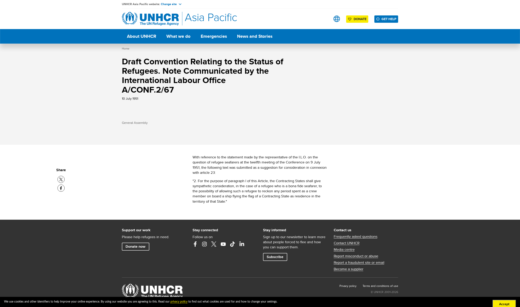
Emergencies (214, 36)
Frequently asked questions (355, 236)
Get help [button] (388, 19)
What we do (178, 36)
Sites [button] (336, 18)
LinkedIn (242, 244)
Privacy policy (347, 286)
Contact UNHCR (347, 243)
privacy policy (178, 301)
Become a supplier (348, 269)
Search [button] (324, 18)
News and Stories (254, 36)
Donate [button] (360, 19)
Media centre (344, 249)
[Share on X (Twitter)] (61, 179)
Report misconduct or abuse (356, 256)
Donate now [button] (135, 246)
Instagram (204, 244)
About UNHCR (141, 36)
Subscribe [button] (275, 256)
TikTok (232, 244)
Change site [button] (169, 4)
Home (125, 48)
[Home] (150, 18)
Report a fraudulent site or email (359, 262)
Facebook (195, 244)
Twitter (214, 244)
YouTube (223, 244)
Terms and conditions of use (380, 286)
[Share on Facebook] (61, 188)
